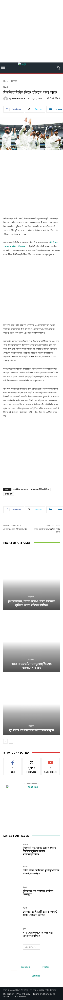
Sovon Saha (18, 98)
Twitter (45, 967)
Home (6, 81)
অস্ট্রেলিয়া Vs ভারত (20, 489)
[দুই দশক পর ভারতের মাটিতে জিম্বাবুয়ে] (31, 704)
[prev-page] (5, 741)
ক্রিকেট (14, 81)
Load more (30, 947)
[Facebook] (14, 967)
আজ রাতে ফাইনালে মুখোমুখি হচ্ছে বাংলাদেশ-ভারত (31, 666)
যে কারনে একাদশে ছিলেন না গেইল (15, 529)
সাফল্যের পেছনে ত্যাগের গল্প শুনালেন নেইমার (38, 934)
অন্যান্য (31, 597)
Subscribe (50, 761)
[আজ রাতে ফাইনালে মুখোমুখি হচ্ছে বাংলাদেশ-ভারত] (31, 641)
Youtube (36, 976)
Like (12, 761)
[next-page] (11, 741)
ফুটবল (24, 929)
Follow (31, 761)
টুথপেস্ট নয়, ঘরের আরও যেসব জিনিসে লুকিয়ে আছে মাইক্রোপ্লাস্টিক (31, 603)
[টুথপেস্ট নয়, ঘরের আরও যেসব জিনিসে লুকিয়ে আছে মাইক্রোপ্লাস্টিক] (31, 579)
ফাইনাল (31, 659)
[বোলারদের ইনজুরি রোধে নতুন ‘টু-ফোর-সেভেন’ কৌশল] (11, 912)
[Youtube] (26, 976)
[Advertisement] (31, 31)
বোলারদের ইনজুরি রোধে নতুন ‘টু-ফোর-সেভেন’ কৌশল (40, 913)
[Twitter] (36, 967)
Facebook (25, 967)
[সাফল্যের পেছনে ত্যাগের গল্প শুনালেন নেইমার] (11, 932)
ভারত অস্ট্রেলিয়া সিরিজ (40, 489)
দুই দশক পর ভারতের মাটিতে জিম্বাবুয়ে (31, 730)
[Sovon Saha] (6, 98)
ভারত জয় (8, 494)
